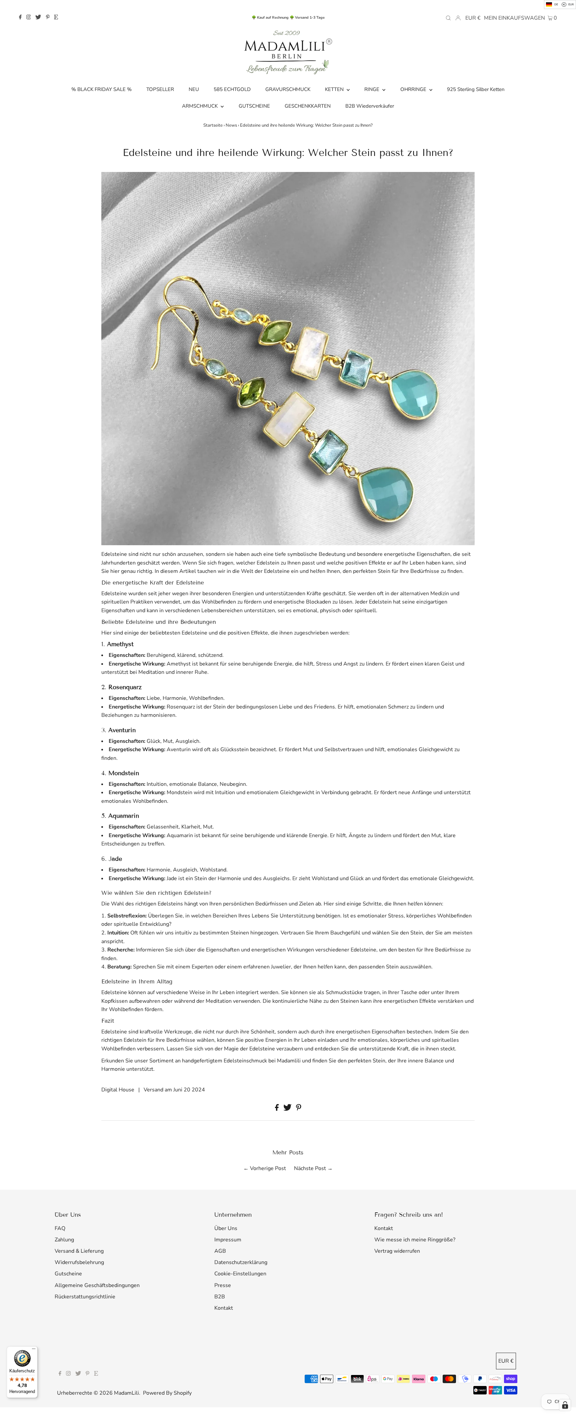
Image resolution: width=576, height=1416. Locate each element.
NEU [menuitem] (194, 89)
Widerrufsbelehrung (79, 1262)
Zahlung (64, 1239)
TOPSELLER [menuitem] (160, 89)
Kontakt (223, 1308)
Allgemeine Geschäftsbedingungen (97, 1285)
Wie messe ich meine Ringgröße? (414, 1239)
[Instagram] (29, 18)
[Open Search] (448, 18)
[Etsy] (56, 18)
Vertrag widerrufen (397, 1251)
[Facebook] (20, 18)
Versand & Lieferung (79, 1251)
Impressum (227, 1239)
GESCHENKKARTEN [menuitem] (308, 106)
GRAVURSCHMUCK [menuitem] (287, 89)
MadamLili (126, 1393)
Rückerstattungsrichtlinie (85, 1296)
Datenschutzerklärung (240, 1262)
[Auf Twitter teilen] (288, 1109)
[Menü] (34, 1350)
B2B (219, 1296)
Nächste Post (310, 1168)
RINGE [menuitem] (372, 89)
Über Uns (225, 1228)
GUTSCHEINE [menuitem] (254, 106)
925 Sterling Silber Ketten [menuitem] (476, 89)
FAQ (60, 1228)
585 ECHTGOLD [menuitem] (232, 89)
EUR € (473, 18)
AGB (220, 1251)
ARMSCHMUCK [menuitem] (200, 106)
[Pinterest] (47, 18)
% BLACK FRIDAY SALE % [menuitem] (101, 89)
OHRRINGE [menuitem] (414, 89)
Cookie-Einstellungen (240, 1273)
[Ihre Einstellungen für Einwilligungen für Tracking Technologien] (565, 1405)
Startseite (213, 125)
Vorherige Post (268, 1168)
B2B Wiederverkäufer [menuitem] (369, 106)
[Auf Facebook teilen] (277, 1109)
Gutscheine (68, 1273)
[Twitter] (38, 18)
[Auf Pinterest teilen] (298, 1109)
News (231, 125)
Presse (222, 1285)
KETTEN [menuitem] (335, 89)
